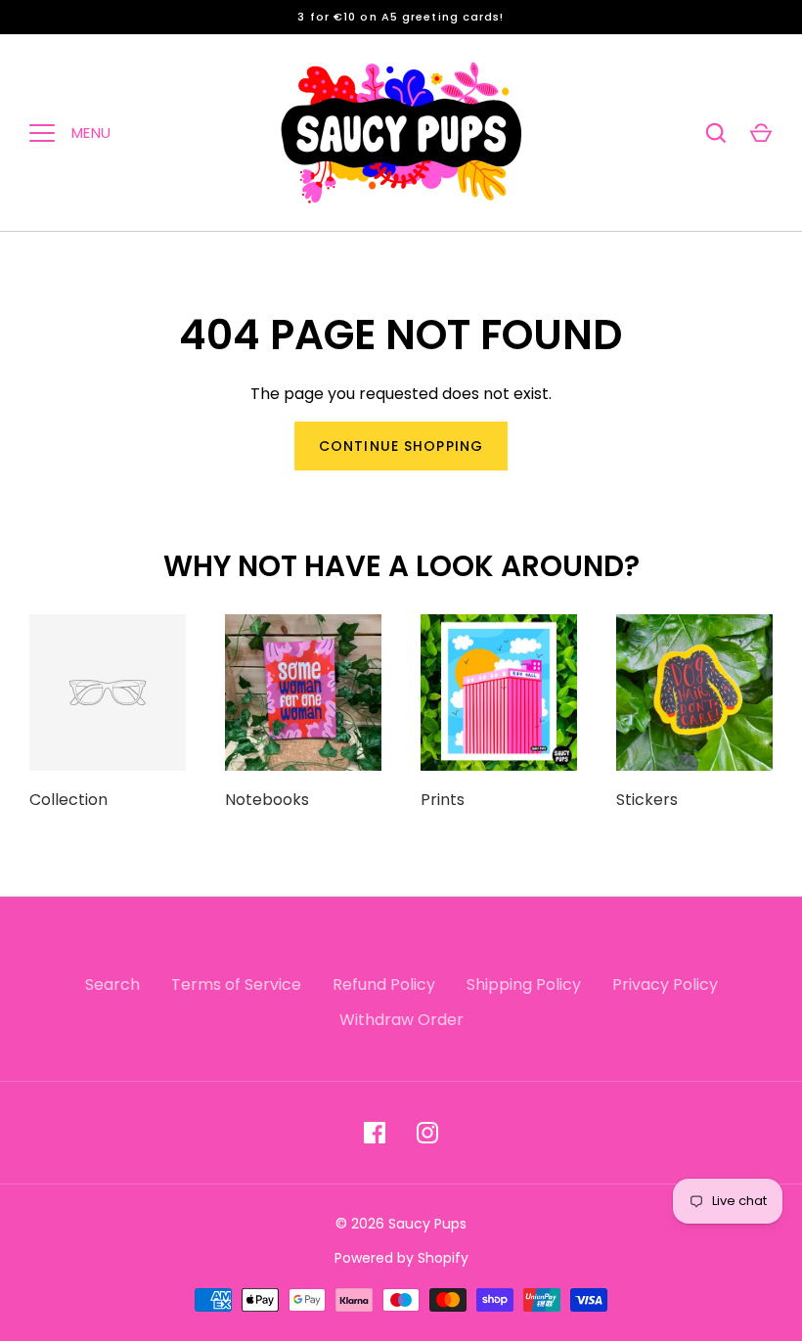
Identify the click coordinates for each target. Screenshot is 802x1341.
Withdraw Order (401, 1019)
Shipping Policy (524, 984)
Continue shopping (401, 446)
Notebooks (267, 799)
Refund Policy (384, 984)
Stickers (647, 799)
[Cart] (760, 133)
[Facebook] (374, 1132)
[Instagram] (427, 1132)
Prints (443, 799)
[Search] (715, 133)
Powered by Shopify (401, 1258)
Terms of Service (236, 984)
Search (112, 984)
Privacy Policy (665, 984)
